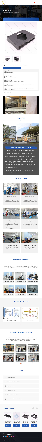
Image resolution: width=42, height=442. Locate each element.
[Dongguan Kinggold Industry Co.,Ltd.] (3, 2)
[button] (38, 38)
